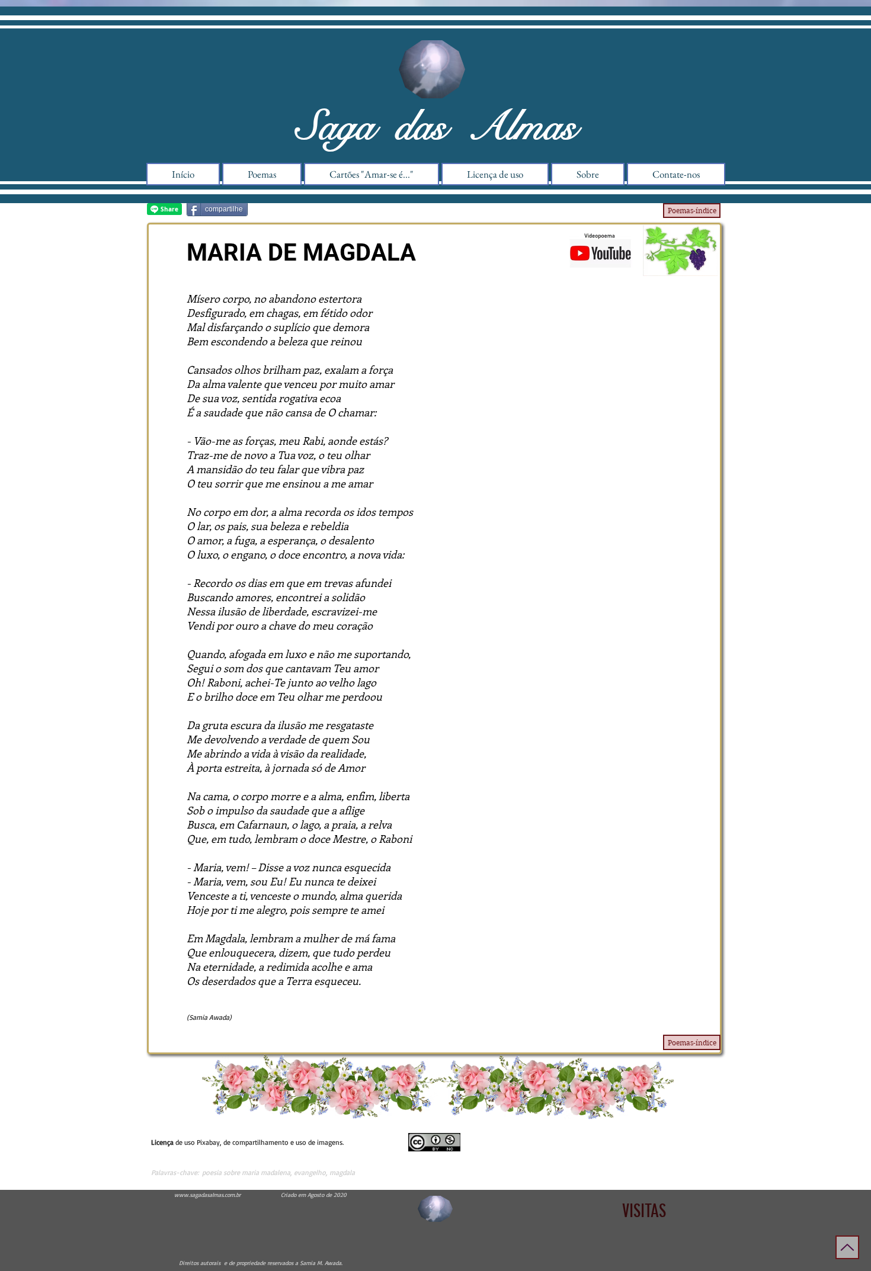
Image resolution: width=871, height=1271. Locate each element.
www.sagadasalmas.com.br (207, 1194)
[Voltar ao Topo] (847, 1247)
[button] (588, 174)
